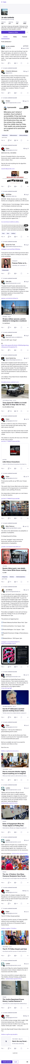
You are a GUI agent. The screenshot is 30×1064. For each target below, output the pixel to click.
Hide (26, 107)
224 (2, 23)
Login (15, 1062)
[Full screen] (26, 513)
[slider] (15, 511)
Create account (7, 1062)
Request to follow (13, 32)
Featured (24, 37)
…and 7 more (4, 578)
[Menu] (27, 32)
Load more (15, 1053)
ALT (26, 131)
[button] (15, 508)
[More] (28, 63)
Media (15, 37)
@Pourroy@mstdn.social (6, 19)
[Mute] (6, 513)
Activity (5, 37)
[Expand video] (23, 513)
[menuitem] (15, 508)
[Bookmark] (21, 63)
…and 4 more (4, 137)
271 (10, 23)
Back (4, 2)
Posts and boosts (6, 41)
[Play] (3, 513)
